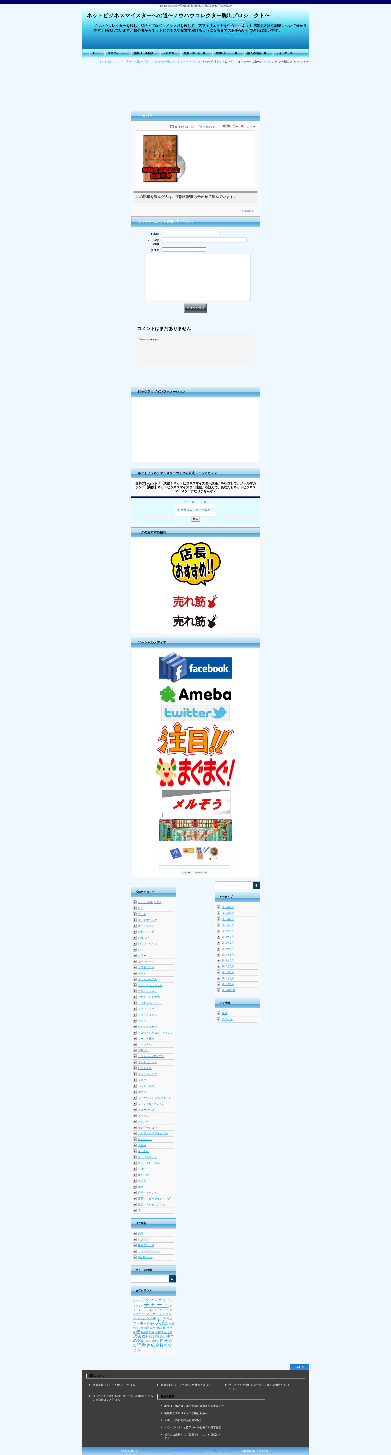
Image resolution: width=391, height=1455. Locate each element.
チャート (156, 1304)
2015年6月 (228, 925)
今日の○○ (143, 1151)
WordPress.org (146, 1257)
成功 (137, 1336)
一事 (140, 1323)
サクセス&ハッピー (150, 1003)
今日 (171, 1323)
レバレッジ (145, 1139)
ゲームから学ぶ (147, 979)
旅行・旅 (143, 1175)
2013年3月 (228, 978)
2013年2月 (228, 984)
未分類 (142, 1180)
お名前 (155, 233)
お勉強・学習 (146, 931)
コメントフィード (149, 1251)
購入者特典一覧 (256, 53)
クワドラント (146, 967)
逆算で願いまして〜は (106, 1384)
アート (142, 914)
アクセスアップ (155, 1300)
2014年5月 (228, 948)
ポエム (142, 1092)
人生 (161, 1322)
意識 (169, 1332)
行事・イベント (147, 1192)
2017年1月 (228, 913)
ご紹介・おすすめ (149, 997)
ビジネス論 (145, 1068)
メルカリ (143, 1115)
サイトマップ (284, 53)
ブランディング (147, 1074)
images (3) (249, 210)
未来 (140, 1186)
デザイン (143, 1050)
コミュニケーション (150, 985)
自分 (164, 1340)
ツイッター (145, 1044)
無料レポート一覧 (195, 53)
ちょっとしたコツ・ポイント (155, 1032)
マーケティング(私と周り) (154, 1097)
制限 (146, 1328)
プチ (165, 1310)
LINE (141, 908)
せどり (142, 1020)
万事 (152, 1323)
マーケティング (157, 1314)
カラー (142, 955)
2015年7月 (228, 919)
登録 (224, 1013)
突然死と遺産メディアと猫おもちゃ (186, 1413)
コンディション (147, 991)
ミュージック (146, 1109)
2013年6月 (228, 960)
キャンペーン (146, 961)
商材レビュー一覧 (226, 53)
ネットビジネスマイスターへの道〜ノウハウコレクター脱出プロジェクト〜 (178, 15)
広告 (151, 1332)
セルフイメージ (147, 1026)
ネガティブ (155, 1310)
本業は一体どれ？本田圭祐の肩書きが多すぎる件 (194, 1406)
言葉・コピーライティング (154, 1198)
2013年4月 (228, 972)
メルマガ (168, 53)
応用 (157, 1332)
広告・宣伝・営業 (149, 1163)
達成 (151, 1345)
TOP (95, 53)
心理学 (142, 1168)
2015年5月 (228, 931)
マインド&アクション (151, 1103)
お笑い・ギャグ (147, 943)
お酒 (140, 949)
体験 (141, 1328)
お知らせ (143, 937)
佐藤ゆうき (199, 1384)
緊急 (148, 1341)
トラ (146, 1310)
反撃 (158, 1328)
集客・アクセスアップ (151, 1204)
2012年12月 (228, 990)
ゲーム (142, 973)
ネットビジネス (147, 1062)
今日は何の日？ (147, 1157)
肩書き (155, 1341)
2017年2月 (228, 907)
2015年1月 (228, 942)
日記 (151, 1336)
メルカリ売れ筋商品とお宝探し (183, 1420)
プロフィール (116, 53)
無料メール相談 (143, 53)
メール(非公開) (153, 242)
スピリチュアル (147, 1014)
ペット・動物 (146, 1085)
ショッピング (146, 1009)
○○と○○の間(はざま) (150, 902)
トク (126, 1384)
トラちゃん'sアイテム (151, 1056)
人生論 (142, 1145)
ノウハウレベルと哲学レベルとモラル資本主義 (192, 1427)
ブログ (155, 250)
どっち (137, 1300)
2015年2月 (228, 936)
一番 (146, 1323)
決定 (162, 1336)
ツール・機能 (146, 1038)
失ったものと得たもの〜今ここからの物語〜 (256, 1384)
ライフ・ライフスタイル (153, 1133)
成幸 (145, 1336)
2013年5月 (228, 966)
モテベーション (147, 1127)
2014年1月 (228, 954)
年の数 (144, 1332)
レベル (151, 1318)
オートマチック (147, 920)
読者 (141, 1345)
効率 (152, 1328)
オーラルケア (146, 926)
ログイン (227, 1019)
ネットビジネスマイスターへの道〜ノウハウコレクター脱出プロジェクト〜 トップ (149, 61)
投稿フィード (146, 1245)
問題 (163, 1328)
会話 (135, 1328)
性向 (163, 1332)
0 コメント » (210, 127)
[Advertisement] (195, 430)
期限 (157, 1336)
